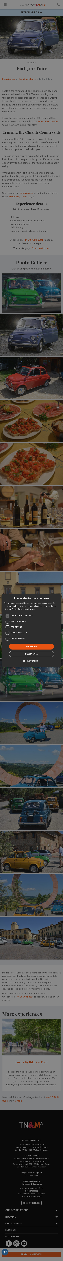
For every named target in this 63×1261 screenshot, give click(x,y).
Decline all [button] (31, 654)
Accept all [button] (31, 646)
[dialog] (31, 630)
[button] (31, 661)
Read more (29, 609)
